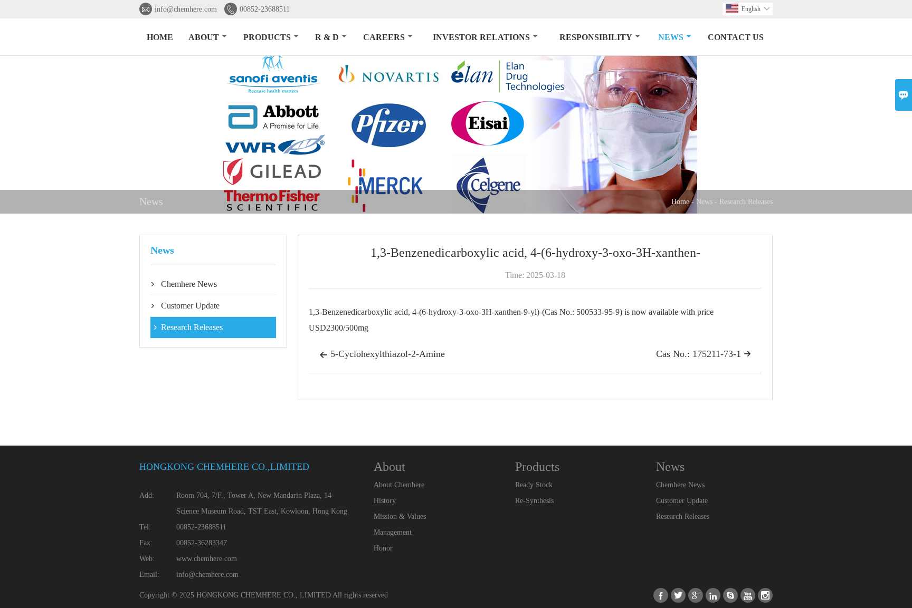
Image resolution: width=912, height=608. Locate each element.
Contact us (736, 37)
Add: (146, 495)
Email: (149, 574)
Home (160, 37)
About (203, 37)
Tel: (145, 527)
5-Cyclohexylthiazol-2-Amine (382, 354)
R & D (327, 37)
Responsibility (595, 37)
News (670, 37)
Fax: (146, 543)
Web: (147, 559)
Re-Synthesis (534, 501)
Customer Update (190, 305)
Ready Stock (534, 485)
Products (267, 37)
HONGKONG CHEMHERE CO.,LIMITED (224, 466)
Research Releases (746, 202)
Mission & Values (400, 516)
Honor (383, 548)
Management (393, 532)
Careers (384, 37)
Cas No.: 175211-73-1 (703, 354)
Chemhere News (189, 283)
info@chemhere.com (186, 9)
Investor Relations (481, 37)
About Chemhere (399, 485)
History (385, 501)
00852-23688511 (265, 9)
